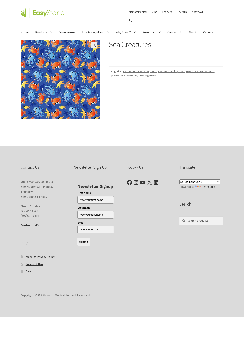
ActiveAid (197, 12)
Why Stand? (123, 32)
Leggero (167, 12)
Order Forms (67, 32)
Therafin (182, 12)
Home (25, 32)
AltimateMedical (138, 12)
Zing (154, 12)
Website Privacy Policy (40, 257)
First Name (84, 192)
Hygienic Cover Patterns (200, 71)
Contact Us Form (32, 225)
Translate (208, 187)
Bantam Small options (171, 71)
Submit (83, 241)
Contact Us (174, 32)
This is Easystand (93, 32)
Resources (149, 32)
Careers (208, 32)
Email (81, 222)
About (193, 32)
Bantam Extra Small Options (140, 71)
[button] (94, 45)
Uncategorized (147, 75)
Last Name (83, 207)
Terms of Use (34, 264)
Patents (31, 271)
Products (41, 32)
